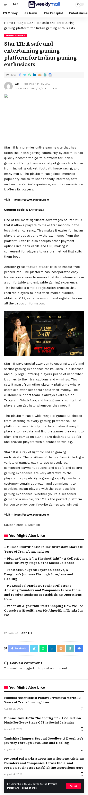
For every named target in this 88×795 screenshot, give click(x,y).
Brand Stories (15, 36)
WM (17, 83)
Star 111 (26, 633)
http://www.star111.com (31, 199)
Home (8, 23)
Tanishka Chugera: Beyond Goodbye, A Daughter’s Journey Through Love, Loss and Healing (38, 574)
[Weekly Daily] (44, 4)
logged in (30, 668)
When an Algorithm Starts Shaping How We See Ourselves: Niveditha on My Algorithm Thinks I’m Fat (43, 610)
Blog (20, 23)
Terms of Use (28, 788)
